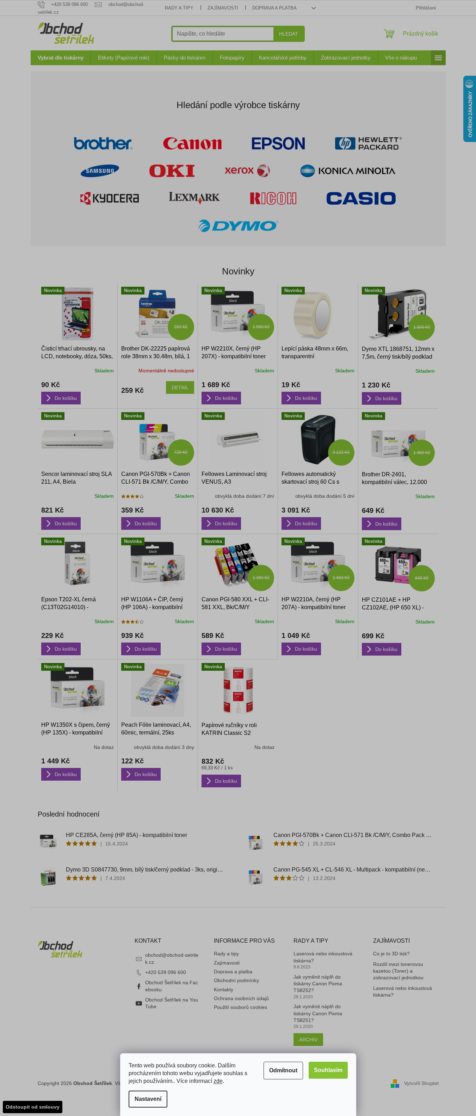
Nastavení (148, 1099)
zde (218, 1081)
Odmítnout (283, 1070)
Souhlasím (328, 1070)
